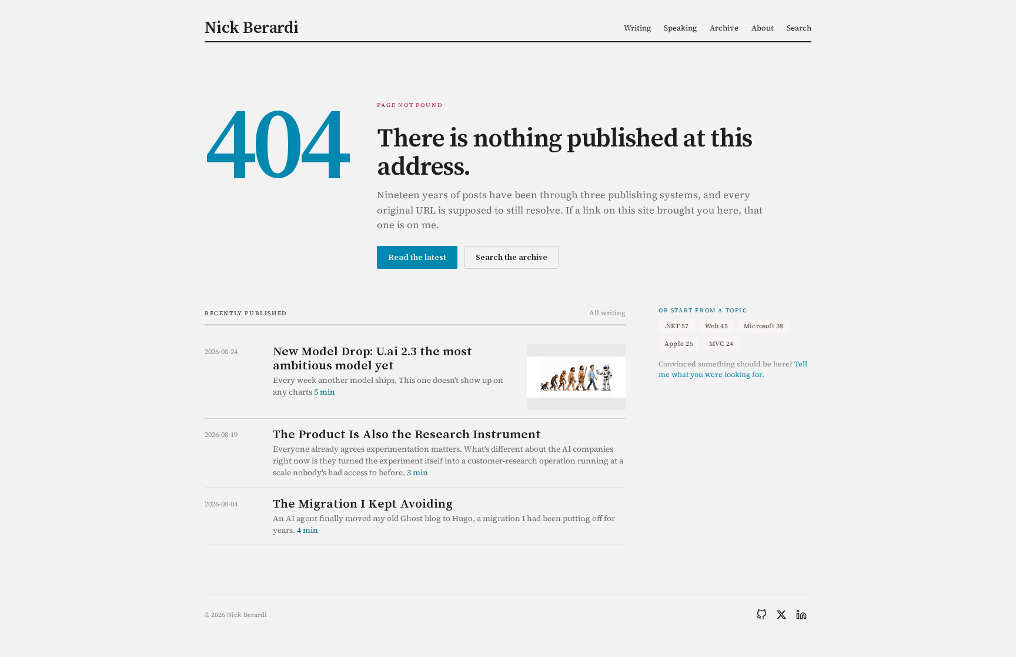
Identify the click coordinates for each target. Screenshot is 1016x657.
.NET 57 (676, 326)
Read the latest (417, 257)
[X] (781, 615)
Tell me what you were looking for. (733, 369)
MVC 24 (721, 343)
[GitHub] (761, 615)
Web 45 (716, 326)
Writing (637, 28)
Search (799, 28)
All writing (607, 313)
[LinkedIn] (801, 615)
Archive (724, 28)
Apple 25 (678, 343)
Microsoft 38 (764, 326)
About (762, 28)
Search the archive (511, 257)
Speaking (680, 28)
